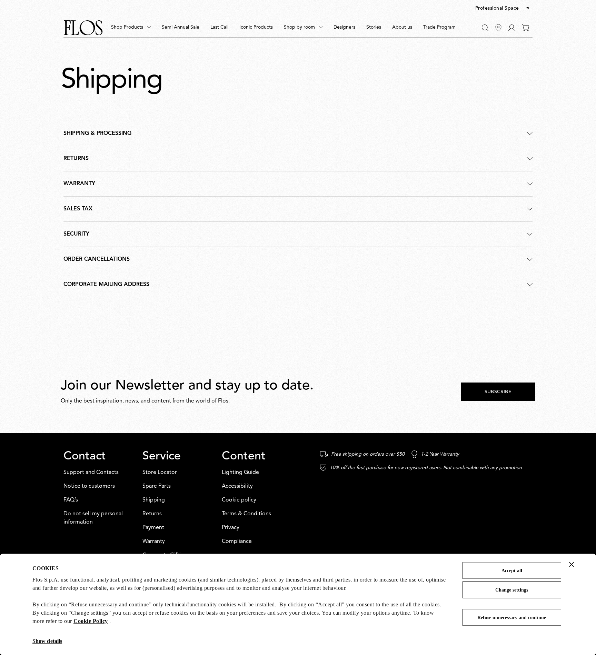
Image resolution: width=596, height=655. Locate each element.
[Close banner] (571, 564)
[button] (502, 8)
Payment (153, 527)
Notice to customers (89, 486)
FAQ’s (70, 500)
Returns (152, 514)
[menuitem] (131, 27)
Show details (47, 641)
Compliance (237, 541)
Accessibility (237, 486)
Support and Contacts (91, 472)
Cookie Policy (90, 621)
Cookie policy (239, 500)
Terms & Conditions (246, 514)
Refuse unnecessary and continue (511, 617)
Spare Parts (156, 486)
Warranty (153, 541)
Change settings (511, 590)
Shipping (153, 500)
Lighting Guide (240, 472)
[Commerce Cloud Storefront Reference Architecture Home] (83, 27)
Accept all (511, 570)
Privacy (230, 527)
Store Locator (159, 472)
